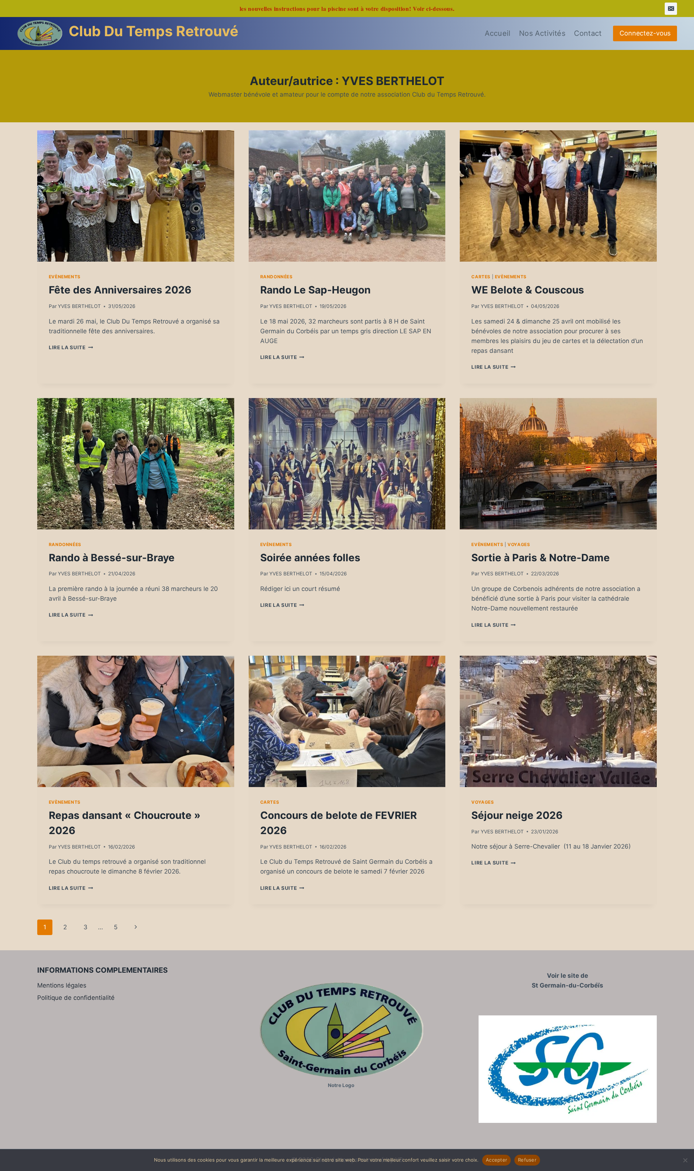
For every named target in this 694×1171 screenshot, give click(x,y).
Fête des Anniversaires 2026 (120, 290)
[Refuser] (685, 1160)
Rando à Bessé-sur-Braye (112, 557)
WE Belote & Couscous (527, 290)
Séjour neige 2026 (516, 815)
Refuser (527, 1160)
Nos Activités (542, 33)
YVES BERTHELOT (79, 306)
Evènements (65, 276)
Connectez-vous (645, 33)
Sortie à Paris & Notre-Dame (540, 557)
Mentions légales (61, 985)
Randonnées (276, 276)
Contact (587, 33)
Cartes (480, 276)
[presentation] (135, 196)
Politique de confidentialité (76, 997)
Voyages (518, 544)
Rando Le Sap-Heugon (315, 290)
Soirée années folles (310, 557)
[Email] (671, 9)
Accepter (496, 1160)
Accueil (497, 33)
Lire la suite (71, 347)
